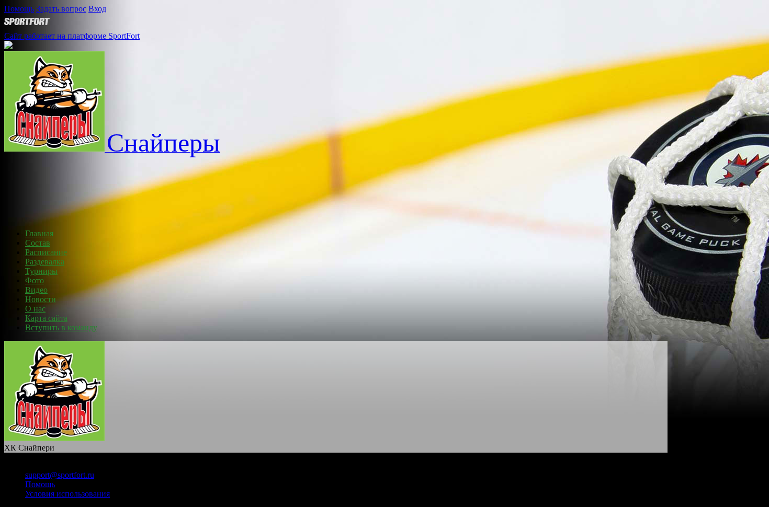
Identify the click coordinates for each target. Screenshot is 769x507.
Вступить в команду (61, 327)
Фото (34, 280)
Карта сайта (46, 318)
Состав (37, 242)
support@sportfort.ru (59, 474)
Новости (40, 299)
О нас (35, 308)
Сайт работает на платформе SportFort (72, 35)
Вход (97, 8)
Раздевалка (44, 261)
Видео (36, 289)
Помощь (19, 8)
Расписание (46, 252)
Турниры (41, 271)
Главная (39, 233)
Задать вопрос (61, 8)
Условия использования (67, 493)
